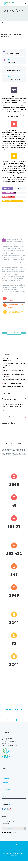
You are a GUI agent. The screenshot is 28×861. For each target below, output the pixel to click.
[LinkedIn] (18, 709)
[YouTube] (16, 844)
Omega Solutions (18, 857)
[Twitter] (10, 709)
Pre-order (5, 786)
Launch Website (14, 333)
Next (19, 720)
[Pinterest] (12, 709)
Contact (5, 796)
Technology (6, 778)
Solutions (5, 782)
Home (4, 775)
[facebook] (2, 809)
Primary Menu (25, 3)
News (4, 793)
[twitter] (8, 809)
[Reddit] (21, 709)
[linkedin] (5, 809)
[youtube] (10, 809)
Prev (9, 720)
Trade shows (6, 789)
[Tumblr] (15, 709)
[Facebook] (7, 709)
